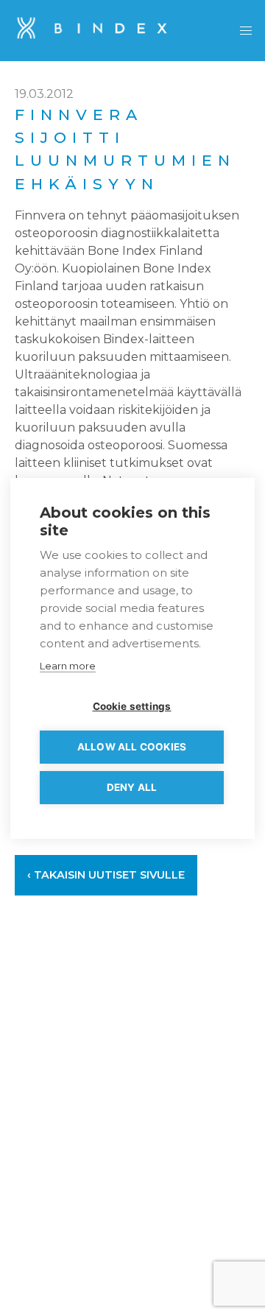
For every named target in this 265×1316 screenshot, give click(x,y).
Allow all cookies (131, 747)
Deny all (132, 787)
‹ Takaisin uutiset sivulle (106, 875)
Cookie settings (132, 706)
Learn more (68, 666)
